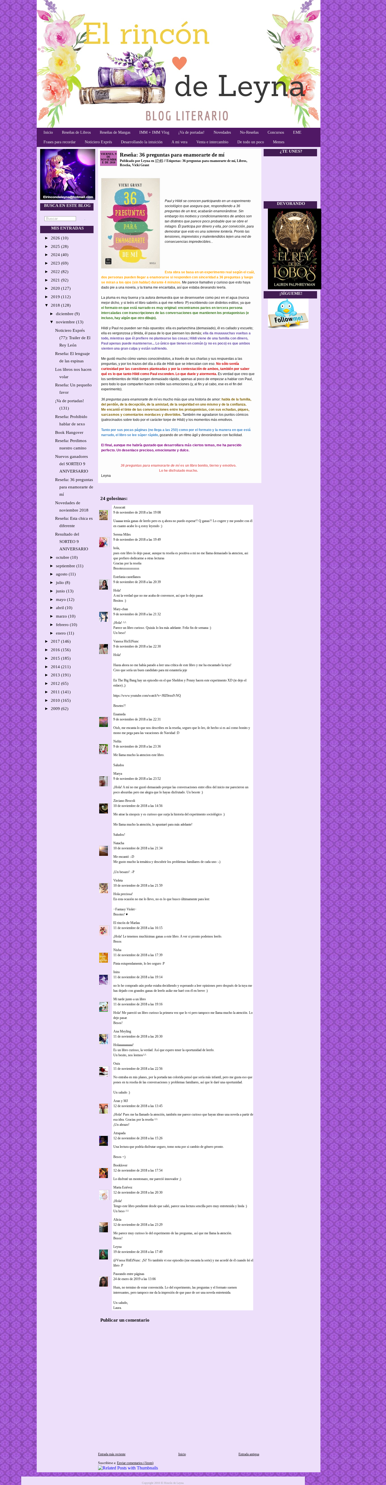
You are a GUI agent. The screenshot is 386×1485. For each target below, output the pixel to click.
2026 (56, 238)
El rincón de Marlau (126, 923)
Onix (116, 1064)
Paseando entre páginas (128, 1274)
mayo (61, 599)
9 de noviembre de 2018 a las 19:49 (137, 540)
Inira (116, 972)
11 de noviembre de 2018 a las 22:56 (137, 1069)
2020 (56, 288)
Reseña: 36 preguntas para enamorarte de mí (74, 487)
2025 (56, 246)
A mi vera (179, 142)
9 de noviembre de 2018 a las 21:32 (137, 614)
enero (61, 633)
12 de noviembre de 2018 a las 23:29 (137, 1225)
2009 (56, 708)
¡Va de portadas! (191, 132)
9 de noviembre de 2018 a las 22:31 (137, 719)
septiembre (66, 566)
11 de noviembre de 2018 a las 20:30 (137, 1036)
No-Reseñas (249, 132)
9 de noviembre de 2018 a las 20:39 (137, 582)
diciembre (65, 313)
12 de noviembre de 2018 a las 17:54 (137, 1170)
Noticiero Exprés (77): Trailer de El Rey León (72, 337)
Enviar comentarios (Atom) (135, 1463)
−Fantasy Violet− (124, 909)
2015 (56, 658)
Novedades (222, 132)
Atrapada (119, 1133)
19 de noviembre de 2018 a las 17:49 (137, 1252)
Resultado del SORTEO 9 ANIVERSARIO (71, 541)
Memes (278, 142)
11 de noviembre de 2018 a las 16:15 (137, 928)
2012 (56, 683)
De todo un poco (250, 142)
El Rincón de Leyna (172, 1482)
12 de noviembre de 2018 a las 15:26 (137, 1138)
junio (61, 591)
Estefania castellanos (127, 577)
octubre (63, 557)
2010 (56, 700)
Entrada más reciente (111, 1454)
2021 (56, 280)
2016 (56, 650)
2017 (56, 641)
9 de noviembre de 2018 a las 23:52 (137, 779)
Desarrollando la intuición (141, 142)
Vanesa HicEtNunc (126, 641)
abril (60, 607)
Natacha (118, 843)
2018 (56, 305)
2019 (56, 297)
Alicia (117, 1220)
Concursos (276, 132)
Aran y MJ (120, 1101)
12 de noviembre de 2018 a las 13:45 (137, 1106)
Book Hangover (69, 432)
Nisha (117, 950)
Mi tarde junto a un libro (129, 999)
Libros (241, 161)
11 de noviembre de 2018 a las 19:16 (137, 1004)
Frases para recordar (60, 142)
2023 (56, 263)
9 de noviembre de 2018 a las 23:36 (137, 746)
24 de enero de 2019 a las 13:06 (134, 1279)
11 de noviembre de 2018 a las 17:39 (137, 955)
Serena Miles (122, 534)
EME (297, 132)
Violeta (118, 880)
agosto (62, 574)
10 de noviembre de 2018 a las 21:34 (137, 848)
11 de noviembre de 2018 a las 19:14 (137, 977)
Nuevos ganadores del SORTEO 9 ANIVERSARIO (71, 463)
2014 (56, 666)
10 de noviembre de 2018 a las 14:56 (137, 806)
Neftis (117, 741)
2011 (56, 692)
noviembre (66, 322)
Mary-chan (120, 609)
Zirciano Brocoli (124, 801)
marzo (62, 616)
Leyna (117, 1247)
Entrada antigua (248, 1454)
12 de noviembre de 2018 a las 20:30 (137, 1192)
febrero (63, 624)
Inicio (48, 132)
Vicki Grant (140, 165)
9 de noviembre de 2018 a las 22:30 (137, 646)
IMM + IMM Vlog (154, 132)
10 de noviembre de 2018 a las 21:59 (137, 885)
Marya (117, 774)
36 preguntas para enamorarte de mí (208, 161)
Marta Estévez (122, 1187)
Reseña (125, 165)
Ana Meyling (122, 1031)
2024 (56, 254)
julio (60, 582)
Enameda (119, 714)
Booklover (120, 1165)
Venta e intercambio (212, 142)
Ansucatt (119, 507)
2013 (56, 675)
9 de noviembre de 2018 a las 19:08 (137, 512)
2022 (56, 271)
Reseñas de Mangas (115, 132)
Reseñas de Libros (76, 132)
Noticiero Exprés (98, 142)
